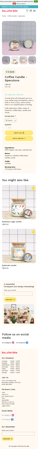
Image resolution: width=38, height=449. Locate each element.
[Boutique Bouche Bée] (10, 11)
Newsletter (5, 400)
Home (4, 16)
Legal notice (6, 406)
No (14, 3)
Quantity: (8, 124)
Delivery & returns (8, 402)
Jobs (3, 392)
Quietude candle (9, 265)
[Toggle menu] (34, 11)
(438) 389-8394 (7, 384)
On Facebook (20, 343)
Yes (36, 1)
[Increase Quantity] (11, 128)
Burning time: (10, 116)
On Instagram (6, 343)
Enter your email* (10, 290)
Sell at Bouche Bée (8, 404)
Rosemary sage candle (11, 222)
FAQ (3, 398)
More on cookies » (21, 3)
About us (5, 394)
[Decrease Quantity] (6, 128)
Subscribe (9, 299)
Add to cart (18, 133)
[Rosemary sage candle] (19, 202)
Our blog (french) (8, 396)
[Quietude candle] (19, 246)
